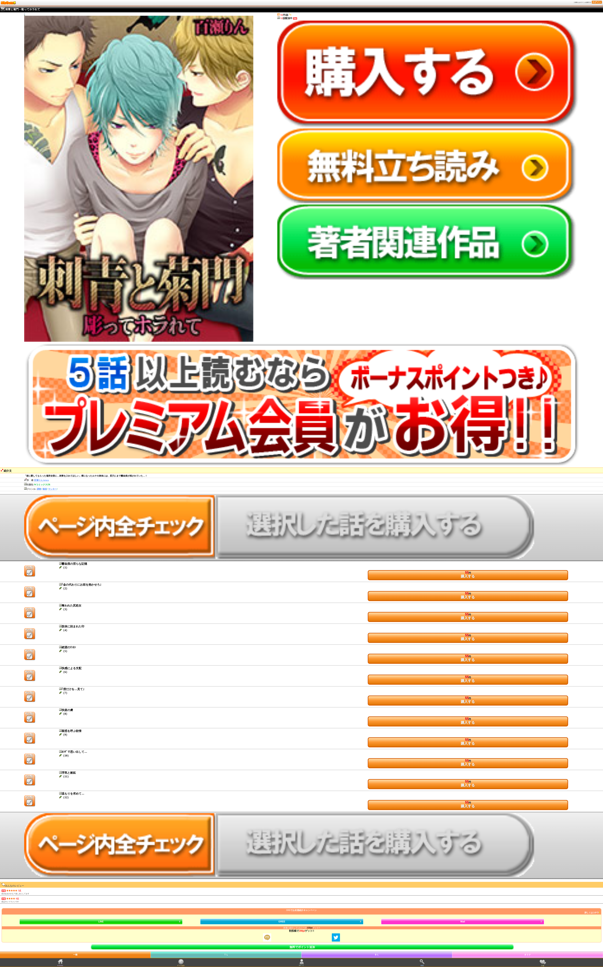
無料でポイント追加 (302, 947)
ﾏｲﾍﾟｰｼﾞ (301, 965)
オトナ (527, 954)
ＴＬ (226, 954)
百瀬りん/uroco (41, 480)
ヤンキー (52, 489)
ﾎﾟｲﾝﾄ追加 (181, 965)
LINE (101, 921)
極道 (45, 489)
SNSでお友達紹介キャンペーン (442, 911)
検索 (422, 965)
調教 (39, 489)
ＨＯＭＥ (60, 965)
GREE (281, 921)
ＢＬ (377, 954)
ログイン (596, 2)
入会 (542, 965)
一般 (75, 954)
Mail (462, 921)
